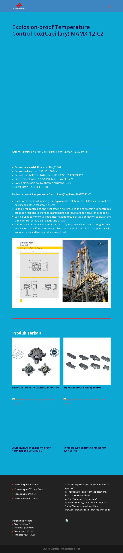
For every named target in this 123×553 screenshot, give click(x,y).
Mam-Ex (82, 152)
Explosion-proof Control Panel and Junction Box (50, 152)
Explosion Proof (71, 548)
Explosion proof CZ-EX (25, 493)
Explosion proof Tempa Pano (28, 489)
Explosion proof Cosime (26, 484)
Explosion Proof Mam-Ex (26, 498)
